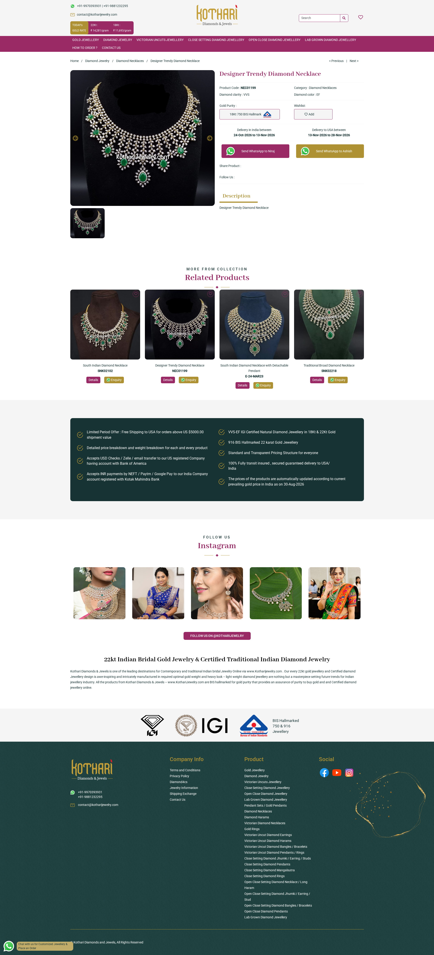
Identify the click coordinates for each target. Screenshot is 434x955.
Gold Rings (251, 829)
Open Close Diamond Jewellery (274, 40)
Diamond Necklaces (130, 61)
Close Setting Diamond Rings (264, 876)
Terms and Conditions (185, 770)
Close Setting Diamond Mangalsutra (269, 870)
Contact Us (111, 48)
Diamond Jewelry (117, 40)
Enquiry (116, 380)
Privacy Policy (179, 776)
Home (74, 61)
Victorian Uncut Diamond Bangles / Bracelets (275, 846)
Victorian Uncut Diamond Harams (267, 841)
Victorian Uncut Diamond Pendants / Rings (274, 852)
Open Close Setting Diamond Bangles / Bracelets (278, 905)
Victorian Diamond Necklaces (264, 823)
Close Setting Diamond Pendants (267, 864)
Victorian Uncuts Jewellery (160, 40)
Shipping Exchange (183, 793)
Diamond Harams (256, 817)
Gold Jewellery (85, 40)
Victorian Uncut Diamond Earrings (268, 835)
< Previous (336, 61)
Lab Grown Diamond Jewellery (330, 40)
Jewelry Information (184, 788)
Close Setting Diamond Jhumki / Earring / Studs (277, 858)
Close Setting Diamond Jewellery (216, 40)
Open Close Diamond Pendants (266, 911)
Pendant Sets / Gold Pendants (265, 805)
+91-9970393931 (89, 6)
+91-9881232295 (116, 6)
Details (93, 380)
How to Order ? (84, 48)
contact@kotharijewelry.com (97, 14)
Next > (354, 61)
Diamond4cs (178, 782)
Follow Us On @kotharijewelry (217, 636)
